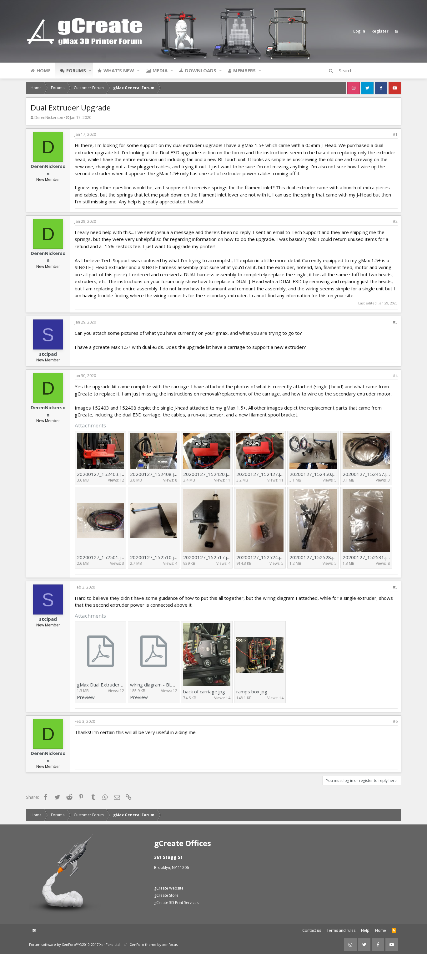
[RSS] (394, 930)
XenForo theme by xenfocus (154, 944)
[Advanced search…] (331, 71)
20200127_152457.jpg (367, 474)
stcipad (48, 354)
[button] (90, 70)
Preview (86, 697)
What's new (118, 70)
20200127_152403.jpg (101, 474)
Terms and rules (341, 930)
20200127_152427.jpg (261, 474)
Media (160, 70)
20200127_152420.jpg (208, 474)
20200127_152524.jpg (261, 557)
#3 (395, 322)
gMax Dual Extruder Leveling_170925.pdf (121, 684)
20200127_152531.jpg (367, 557)
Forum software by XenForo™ (75, 944)
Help (365, 930)
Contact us (311, 930)
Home (44, 70)
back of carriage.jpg (204, 691)
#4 (395, 375)
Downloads (200, 70)
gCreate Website (168, 888)
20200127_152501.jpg (101, 557)
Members (244, 70)
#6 (395, 721)
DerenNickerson (48, 117)
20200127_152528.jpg (314, 557)
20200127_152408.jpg (154, 474)
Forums (76, 70)
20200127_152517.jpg (208, 557)
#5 (395, 587)
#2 (395, 221)
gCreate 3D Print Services (176, 902)
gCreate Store (166, 895)
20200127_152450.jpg (314, 474)
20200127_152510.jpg (154, 557)
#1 (395, 134)
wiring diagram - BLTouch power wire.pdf (174, 684)
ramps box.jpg (251, 691)
